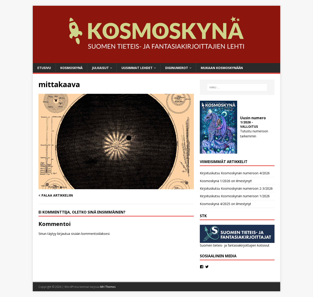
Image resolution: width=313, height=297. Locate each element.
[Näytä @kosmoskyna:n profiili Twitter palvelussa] (207, 267)
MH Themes (107, 287)
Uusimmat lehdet (137, 68)
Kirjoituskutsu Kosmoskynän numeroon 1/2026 (235, 196)
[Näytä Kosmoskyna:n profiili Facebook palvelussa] (201, 267)
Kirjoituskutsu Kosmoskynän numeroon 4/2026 (235, 173)
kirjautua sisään (68, 233)
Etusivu (44, 68)
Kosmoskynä (71, 68)
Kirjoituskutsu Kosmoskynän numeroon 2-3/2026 (236, 188)
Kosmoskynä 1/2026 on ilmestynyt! (226, 181)
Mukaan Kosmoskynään (222, 68)
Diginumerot (176, 68)
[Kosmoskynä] (156, 60)
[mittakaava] (116, 186)
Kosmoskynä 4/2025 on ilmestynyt (225, 204)
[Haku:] (237, 87)
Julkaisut (100, 68)
